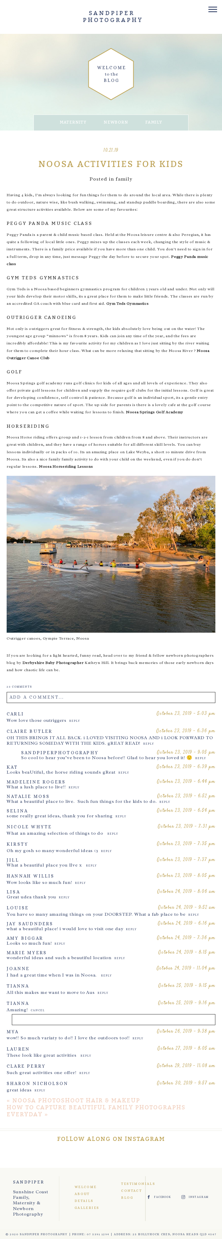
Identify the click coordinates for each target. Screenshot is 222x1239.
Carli (15, 714)
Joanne (18, 968)
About (82, 1194)
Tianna (18, 986)
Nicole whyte (29, 826)
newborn (116, 122)
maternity (73, 122)
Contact (128, 1191)
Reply (74, 720)
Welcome (85, 1187)
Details (84, 1201)
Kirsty (17, 844)
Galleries (85, 1208)
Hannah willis (31, 876)
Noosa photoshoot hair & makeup (76, 1100)
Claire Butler (30, 731)
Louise (18, 908)
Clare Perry (26, 1066)
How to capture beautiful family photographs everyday (96, 1111)
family (153, 122)
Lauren (18, 1049)
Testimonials (128, 1184)
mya (13, 1031)
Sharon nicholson (37, 1083)
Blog (127, 1198)
